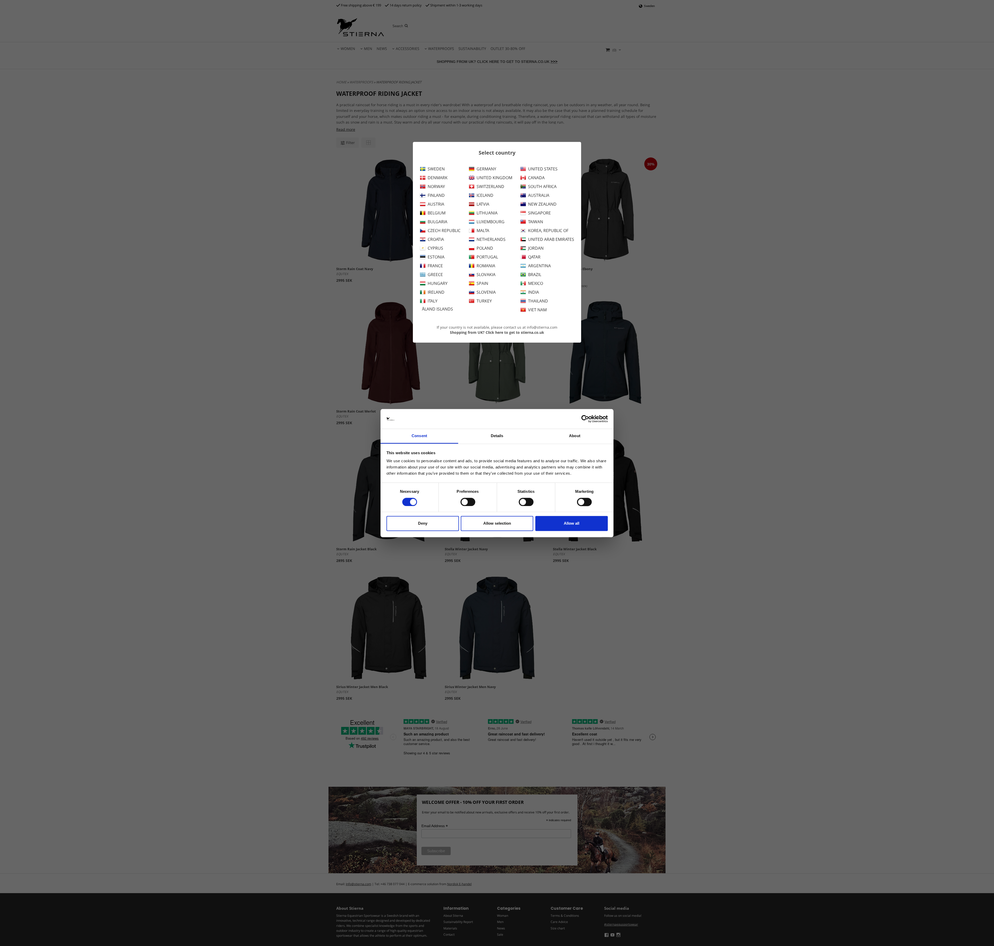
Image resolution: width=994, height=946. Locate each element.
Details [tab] (497, 436)
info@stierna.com (542, 327)
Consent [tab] (419, 436)
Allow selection (497, 523)
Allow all (571, 523)
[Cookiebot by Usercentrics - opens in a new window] (585, 419)
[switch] (468, 502)
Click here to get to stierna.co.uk (515, 332)
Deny (422, 523)
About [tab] (574, 436)
